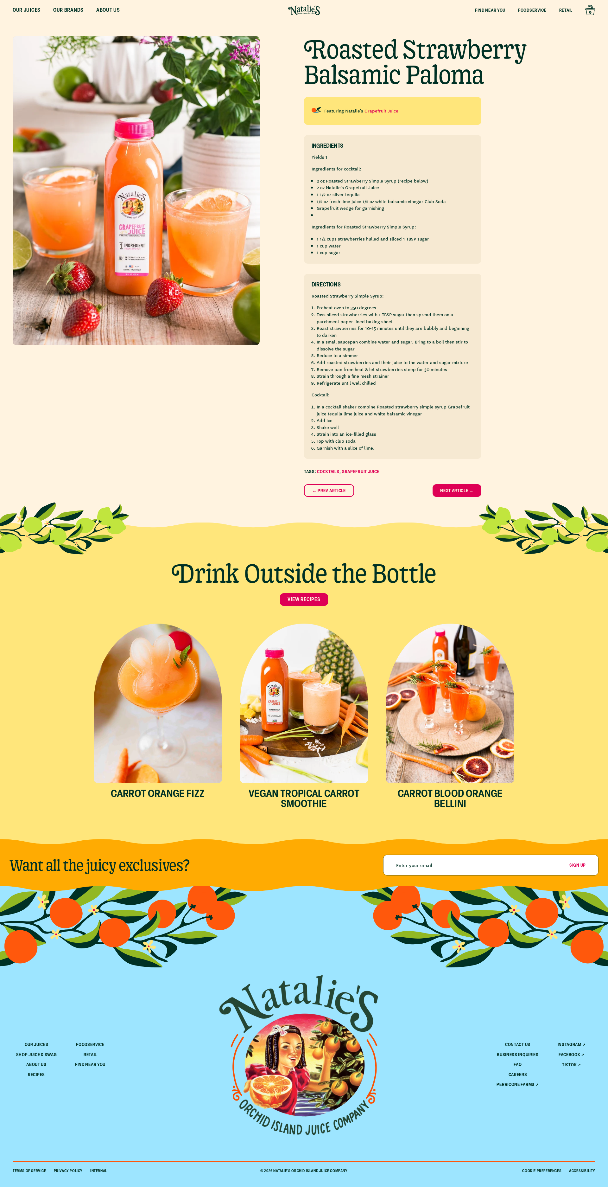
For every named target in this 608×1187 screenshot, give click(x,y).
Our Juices (36, 1044)
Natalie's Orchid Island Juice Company (310, 1170)
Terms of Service (29, 1171)
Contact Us (517, 1044)
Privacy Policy (68, 1171)
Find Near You (490, 10)
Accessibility (582, 1171)
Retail (566, 10)
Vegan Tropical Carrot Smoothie (304, 798)
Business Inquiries (518, 1054)
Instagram (569, 1044)
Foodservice (532, 10)
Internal (98, 1171)
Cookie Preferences (541, 1171)
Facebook (569, 1054)
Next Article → (457, 490)
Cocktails (328, 471)
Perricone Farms (516, 1084)
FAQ (518, 1064)
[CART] (590, 10)
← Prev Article (329, 490)
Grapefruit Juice (381, 110)
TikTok (569, 1064)
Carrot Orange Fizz (158, 793)
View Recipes (304, 599)
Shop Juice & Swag (36, 1054)
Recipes (36, 1074)
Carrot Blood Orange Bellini (450, 798)
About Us (36, 1064)
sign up (577, 865)
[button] (27, 10)
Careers (518, 1074)
